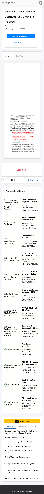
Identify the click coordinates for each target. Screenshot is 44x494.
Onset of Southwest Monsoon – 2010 (30, 291)
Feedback (29, 491)
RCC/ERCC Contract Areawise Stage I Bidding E (30, 363)
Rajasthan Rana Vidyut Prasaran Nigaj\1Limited (28, 237)
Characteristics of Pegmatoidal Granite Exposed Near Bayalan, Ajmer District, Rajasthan (30, 201)
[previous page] (3, 180)
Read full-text (16, 42)
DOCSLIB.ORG (8, 3)
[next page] (14, 180)
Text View (19, 56)
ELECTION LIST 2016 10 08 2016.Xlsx (30, 255)
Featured (10, 426)
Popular (34, 426)
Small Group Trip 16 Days (30, 381)
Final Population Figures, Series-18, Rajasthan (19, 464)
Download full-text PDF (19, 36)
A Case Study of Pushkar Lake (28, 219)
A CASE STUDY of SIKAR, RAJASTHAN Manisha (29, 309)
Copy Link (34, 180)
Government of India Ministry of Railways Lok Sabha (30, 273)
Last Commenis (22, 426)
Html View (8, 56)
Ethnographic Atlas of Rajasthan (29, 399)
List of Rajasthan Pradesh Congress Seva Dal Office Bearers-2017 (21, 471)
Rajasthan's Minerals (26, 345)
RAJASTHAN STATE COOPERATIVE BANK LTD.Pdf (21, 479)
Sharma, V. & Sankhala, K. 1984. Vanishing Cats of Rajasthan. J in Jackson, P (29, 327)
